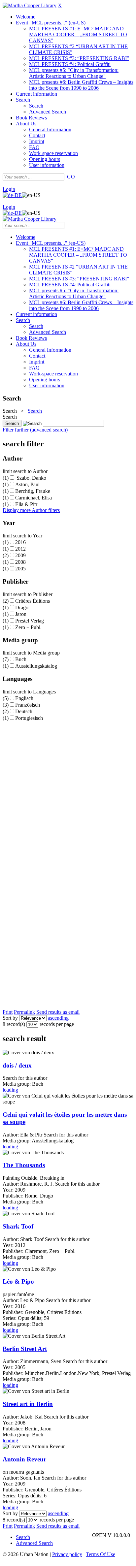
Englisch (24, 698)
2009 (20, 555)
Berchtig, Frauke (32, 491)
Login (9, 189)
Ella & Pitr (26, 504)
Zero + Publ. (28, 627)
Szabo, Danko (30, 478)
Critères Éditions (32, 601)
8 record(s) (14, 1024)
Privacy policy (67, 1554)
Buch (20, 659)
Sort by (10, 1018)
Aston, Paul (27, 484)
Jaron (20, 614)
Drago (21, 607)
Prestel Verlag (29, 620)
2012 (20, 549)
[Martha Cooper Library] (29, 5)
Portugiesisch (29, 718)
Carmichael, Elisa (33, 497)
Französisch (27, 705)
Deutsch (23, 711)
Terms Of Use (100, 1554)
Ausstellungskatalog (36, 666)
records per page (57, 1024)
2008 (20, 562)
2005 (20, 568)
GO (71, 176)
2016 (20, 542)
